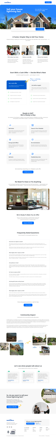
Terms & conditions (42, 435)
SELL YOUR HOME (26, 427)
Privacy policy (47, 435)
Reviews (25, 431)
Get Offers (48, 2)
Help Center (34, 431)
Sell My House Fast (28, 171)
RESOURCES (34, 427)
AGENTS (47, 427)
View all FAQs (28, 305)
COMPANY (41, 427)
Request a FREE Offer (28, 222)
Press (40, 431)
